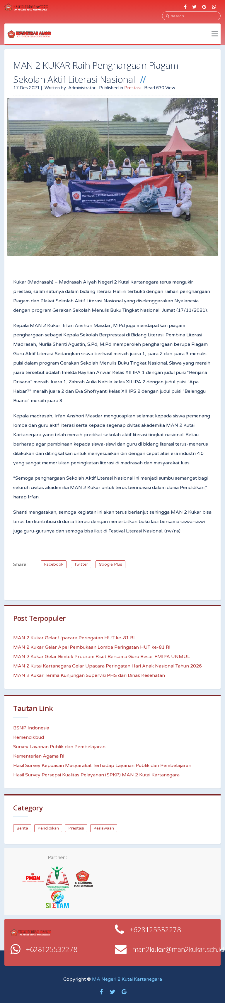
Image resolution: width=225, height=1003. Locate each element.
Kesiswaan (103, 828)
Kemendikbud (28, 737)
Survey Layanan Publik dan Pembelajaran (59, 747)
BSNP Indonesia (31, 728)
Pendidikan (48, 828)
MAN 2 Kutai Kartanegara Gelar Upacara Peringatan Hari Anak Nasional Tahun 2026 (107, 666)
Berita (22, 828)
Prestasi (132, 87)
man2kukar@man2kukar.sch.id (178, 949)
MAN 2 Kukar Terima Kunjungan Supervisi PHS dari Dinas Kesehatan (89, 675)
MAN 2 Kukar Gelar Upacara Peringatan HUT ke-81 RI (74, 638)
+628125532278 (155, 929)
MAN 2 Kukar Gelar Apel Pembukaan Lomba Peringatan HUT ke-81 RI (92, 647)
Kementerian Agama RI (38, 756)
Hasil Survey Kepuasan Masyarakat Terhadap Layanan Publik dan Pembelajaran (102, 765)
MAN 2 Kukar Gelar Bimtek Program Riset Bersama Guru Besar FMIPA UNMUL (101, 657)
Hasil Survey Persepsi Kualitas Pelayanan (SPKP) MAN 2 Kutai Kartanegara (96, 775)
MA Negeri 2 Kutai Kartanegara (127, 979)
